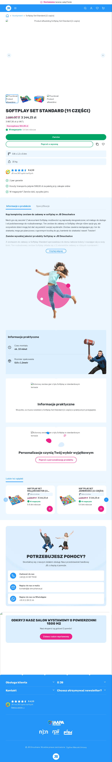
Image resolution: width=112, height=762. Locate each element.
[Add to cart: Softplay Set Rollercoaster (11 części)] (50, 509)
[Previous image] (9, 55)
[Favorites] (97, 8)
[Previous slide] (6, 500)
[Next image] (103, 55)
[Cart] (103, 8)
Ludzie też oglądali (14, 478)
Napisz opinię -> (18, 707)
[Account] (91, 8)
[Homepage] (8, 8)
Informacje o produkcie (18, 206)
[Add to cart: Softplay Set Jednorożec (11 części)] (101, 509)
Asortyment (17, 16)
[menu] (15, 8)
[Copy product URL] (97, 144)
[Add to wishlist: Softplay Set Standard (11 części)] (103, 144)
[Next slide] (106, 500)
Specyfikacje (43, 206)
